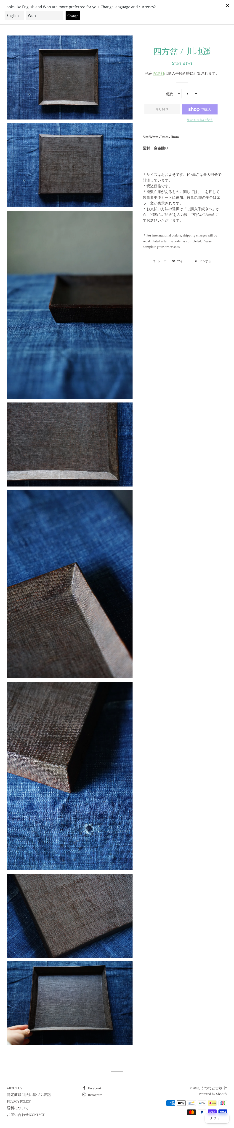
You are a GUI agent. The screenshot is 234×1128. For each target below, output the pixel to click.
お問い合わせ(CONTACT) (26, 1115)
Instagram (94, 1095)
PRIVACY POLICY (19, 1101)
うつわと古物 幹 (214, 1088)
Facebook (94, 1088)
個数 (169, 94)
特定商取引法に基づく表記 (29, 1095)
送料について (18, 1108)
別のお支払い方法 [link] (200, 120)
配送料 (158, 73)
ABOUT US (14, 1088)
